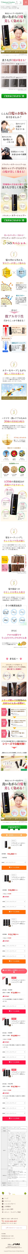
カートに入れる (14, 867)
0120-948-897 (11, 1221)
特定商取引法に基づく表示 (7, 1236)
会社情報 (3, 1233)
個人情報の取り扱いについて (8, 1238)
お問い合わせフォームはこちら (14, 1227)
